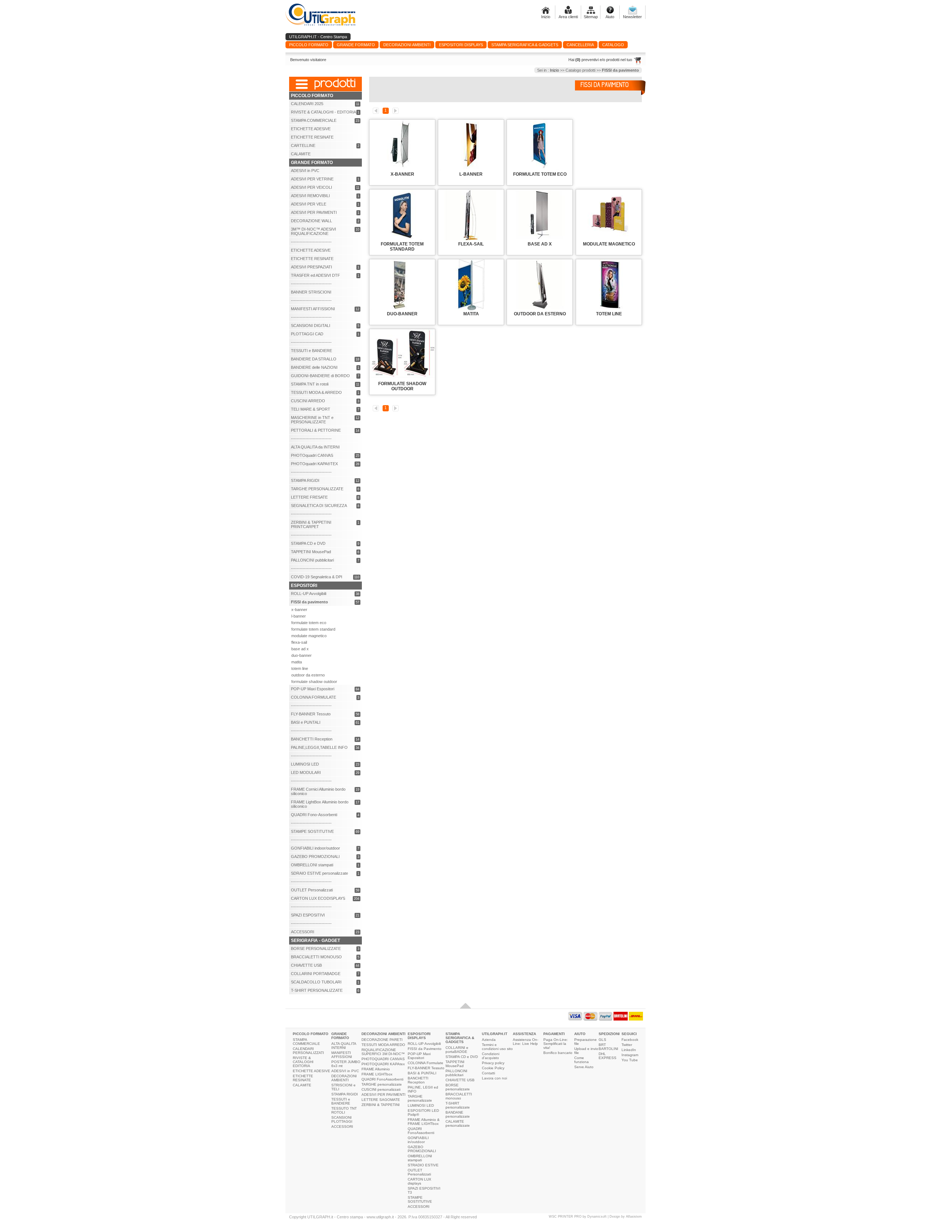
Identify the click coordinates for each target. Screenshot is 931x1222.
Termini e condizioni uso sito (497, 1047)
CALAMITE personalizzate (457, 1123)
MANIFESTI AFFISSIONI (313, 309)
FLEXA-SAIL (471, 244)
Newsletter (632, 17)
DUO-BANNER (402, 313)
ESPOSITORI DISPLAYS (419, 1036)
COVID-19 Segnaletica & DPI (316, 577)
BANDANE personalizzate (457, 1114)
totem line (299, 668)
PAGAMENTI (554, 1034)
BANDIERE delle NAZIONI (314, 367)
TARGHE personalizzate (381, 1084)
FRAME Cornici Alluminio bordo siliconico (318, 791)
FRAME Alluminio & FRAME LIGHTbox (424, 1122)
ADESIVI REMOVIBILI (310, 195)
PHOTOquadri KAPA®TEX (314, 464)
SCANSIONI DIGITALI (310, 325)
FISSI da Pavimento (424, 1049)
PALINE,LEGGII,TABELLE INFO (319, 747)
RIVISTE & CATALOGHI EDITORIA (303, 1062)
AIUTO (580, 1034)
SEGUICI (629, 1034)
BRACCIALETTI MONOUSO (316, 957)
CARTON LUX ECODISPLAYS (318, 898)
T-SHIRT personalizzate (457, 1105)
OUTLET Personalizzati (312, 890)
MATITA (471, 313)
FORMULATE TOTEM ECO (540, 174)
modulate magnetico (309, 636)
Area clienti (568, 17)
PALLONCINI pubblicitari (312, 560)
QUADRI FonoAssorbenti (382, 1079)
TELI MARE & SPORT (310, 409)
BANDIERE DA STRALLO (313, 359)
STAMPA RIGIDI (305, 480)
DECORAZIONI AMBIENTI (344, 1078)
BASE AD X (540, 244)
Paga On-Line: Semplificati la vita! (555, 1044)
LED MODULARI (306, 772)
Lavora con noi (494, 1078)
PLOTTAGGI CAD (307, 334)
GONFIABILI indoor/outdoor (315, 848)
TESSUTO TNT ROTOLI (344, 1110)
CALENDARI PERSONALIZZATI (308, 1051)
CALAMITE (301, 154)
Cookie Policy (493, 1068)
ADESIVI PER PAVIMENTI (314, 212)
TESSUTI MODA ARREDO (383, 1045)
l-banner (298, 616)
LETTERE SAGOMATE (380, 1100)
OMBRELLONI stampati (312, 865)
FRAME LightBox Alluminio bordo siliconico (319, 804)
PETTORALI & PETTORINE (316, 430)
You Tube (630, 1060)
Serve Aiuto (584, 1067)
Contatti (488, 1073)
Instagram (630, 1055)
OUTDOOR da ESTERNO (540, 313)
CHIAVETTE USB (306, 965)
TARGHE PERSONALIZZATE (317, 489)
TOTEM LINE (609, 313)
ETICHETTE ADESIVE (311, 129)
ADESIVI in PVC (305, 170)
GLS (602, 1040)
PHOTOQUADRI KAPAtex (383, 1064)
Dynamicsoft (597, 1216)
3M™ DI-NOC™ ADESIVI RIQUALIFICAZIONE (313, 231)
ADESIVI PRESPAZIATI (311, 267)
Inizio (545, 17)
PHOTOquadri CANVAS (312, 455)
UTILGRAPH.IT (494, 1034)
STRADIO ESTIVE (423, 1165)
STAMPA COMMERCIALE (313, 120)
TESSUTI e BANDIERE (311, 350)
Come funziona (581, 1060)
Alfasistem (634, 1216)
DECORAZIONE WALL (311, 221)
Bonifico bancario (557, 1053)
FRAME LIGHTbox (376, 1074)
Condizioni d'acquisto (490, 1056)
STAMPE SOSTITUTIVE (312, 831)
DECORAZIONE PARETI (382, 1040)
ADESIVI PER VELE (308, 204)
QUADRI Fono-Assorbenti (314, 814)
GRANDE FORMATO (340, 1036)
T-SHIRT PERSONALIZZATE (317, 990)
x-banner (299, 609)
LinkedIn (629, 1050)
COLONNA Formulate (425, 1063)
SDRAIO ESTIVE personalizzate (319, 873)
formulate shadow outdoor (314, 681)
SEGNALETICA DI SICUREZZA (319, 505)
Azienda (489, 1040)
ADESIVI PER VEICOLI (311, 187)
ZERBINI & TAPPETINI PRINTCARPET (311, 524)
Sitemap (591, 17)
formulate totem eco (308, 622)
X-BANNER (402, 174)
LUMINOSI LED (305, 764)
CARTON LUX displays (419, 1181)
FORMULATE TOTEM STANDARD (402, 246)
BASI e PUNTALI (305, 722)
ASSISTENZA (524, 1034)
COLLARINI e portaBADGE (456, 1050)
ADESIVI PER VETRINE (312, 179)
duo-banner (301, 655)
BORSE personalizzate (457, 1087)
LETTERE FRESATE (309, 497)
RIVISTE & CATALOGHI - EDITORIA (323, 112)
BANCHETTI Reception (311, 739)
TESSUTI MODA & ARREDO (316, 392)
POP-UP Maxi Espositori (312, 689)
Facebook (630, 1040)
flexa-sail (299, 642)
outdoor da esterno (308, 675)
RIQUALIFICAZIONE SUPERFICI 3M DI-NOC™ (383, 1052)
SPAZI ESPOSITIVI (308, 915)
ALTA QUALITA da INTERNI (315, 447)
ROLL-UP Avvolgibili (308, 593)
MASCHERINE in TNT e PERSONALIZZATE (312, 419)
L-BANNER (471, 174)
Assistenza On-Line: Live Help (525, 1042)
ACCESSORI (302, 932)
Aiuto (610, 17)
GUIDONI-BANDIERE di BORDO (320, 376)
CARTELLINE (303, 145)
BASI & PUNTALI (422, 1073)
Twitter (627, 1045)
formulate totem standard (313, 629)
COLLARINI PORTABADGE (315, 973)
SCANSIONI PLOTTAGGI (341, 1119)
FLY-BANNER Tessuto (311, 714)
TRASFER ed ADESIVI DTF (315, 275)
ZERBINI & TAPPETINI (380, 1105)
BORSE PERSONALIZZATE (316, 948)
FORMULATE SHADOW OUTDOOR (402, 386)
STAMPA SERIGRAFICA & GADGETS (459, 1038)
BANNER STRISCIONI (311, 292)
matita (296, 662)
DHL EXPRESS (607, 1056)
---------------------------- (311, 242)
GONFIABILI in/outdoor (418, 1140)
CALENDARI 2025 (307, 103)
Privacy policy (493, 1063)
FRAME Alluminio (375, 1069)
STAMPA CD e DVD (308, 543)
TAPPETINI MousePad (311, 552)
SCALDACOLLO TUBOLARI (316, 982)
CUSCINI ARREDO (308, 401)
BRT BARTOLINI (608, 1047)
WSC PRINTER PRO (565, 1216)
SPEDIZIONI (609, 1034)
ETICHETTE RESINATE (312, 137)
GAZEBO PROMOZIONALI (315, 856)
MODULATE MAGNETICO (609, 244)
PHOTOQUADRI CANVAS (383, 1059)
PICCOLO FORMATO (310, 1034)
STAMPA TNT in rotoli (309, 384)
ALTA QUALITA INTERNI (343, 1046)
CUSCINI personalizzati (380, 1089)
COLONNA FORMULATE (313, 697)
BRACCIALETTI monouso (458, 1096)
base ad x (300, 649)
